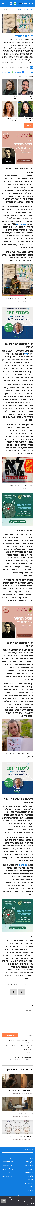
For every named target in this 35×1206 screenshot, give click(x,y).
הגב (32, 1062)
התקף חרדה (29, 1162)
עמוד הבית (30, 9)
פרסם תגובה (9, 1035)
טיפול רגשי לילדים (7, 1169)
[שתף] (3, 67)
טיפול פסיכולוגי (8, 1162)
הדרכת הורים (29, 1183)
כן (21, 992)
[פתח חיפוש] (6, 3)
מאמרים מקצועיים (20, 9)
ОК (4, 1201)
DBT (31, 1187)
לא (14, 992)
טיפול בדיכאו (29, 1165)
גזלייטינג (30, 1176)
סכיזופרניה (9, 1172)
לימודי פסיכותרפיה (7, 1176)
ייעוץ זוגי (30, 1179)
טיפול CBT (29, 1158)
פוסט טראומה (29, 1172)
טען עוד (29, 125)
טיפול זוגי (30, 1169)
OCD (11, 1158)
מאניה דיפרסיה (8, 1165)
